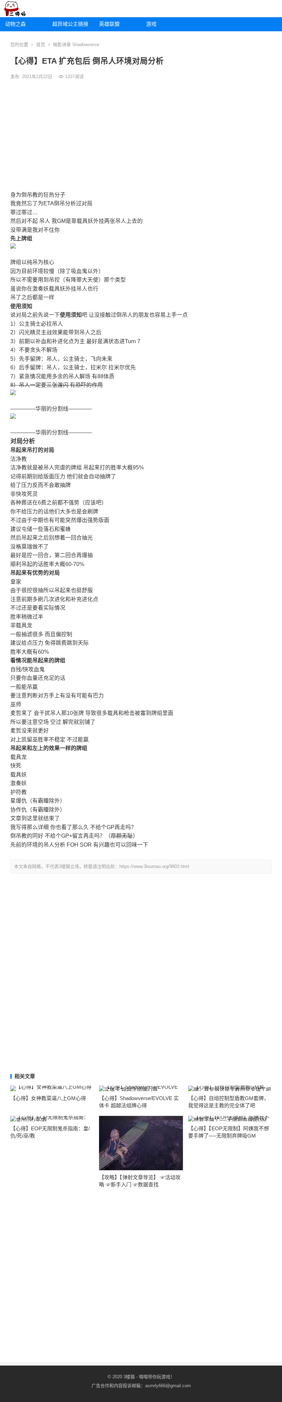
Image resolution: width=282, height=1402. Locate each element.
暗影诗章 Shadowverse (76, 44)
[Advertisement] (141, 135)
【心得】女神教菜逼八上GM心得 (48, 1098)
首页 (40, 44)
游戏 (151, 24)
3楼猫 (129, 1376)
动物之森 (15, 24)
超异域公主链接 (70, 24)
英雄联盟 (109, 24)
